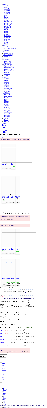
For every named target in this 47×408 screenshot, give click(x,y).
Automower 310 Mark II (7, 12)
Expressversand (4, 398)
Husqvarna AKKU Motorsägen (7, 61)
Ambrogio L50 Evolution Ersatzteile (8, 112)
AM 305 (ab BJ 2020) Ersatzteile (8, 87)
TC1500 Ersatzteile (6, 105)
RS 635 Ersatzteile (6, 97)
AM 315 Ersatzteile (6, 85)
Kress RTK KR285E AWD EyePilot (8, 21)
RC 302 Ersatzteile (6, 102)
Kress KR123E (6, 30)
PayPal (4, 401)
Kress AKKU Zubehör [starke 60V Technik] (9, 70)
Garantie (4, 394)
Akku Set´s (3, 383)
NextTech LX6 (6, 34)
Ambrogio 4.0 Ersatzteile (7, 108)
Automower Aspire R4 (6, 15)
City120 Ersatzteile (6, 106)
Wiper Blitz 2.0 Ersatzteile (7, 116)
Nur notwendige (2, 407)
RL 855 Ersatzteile (6, 103)
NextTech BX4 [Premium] (7, 38)
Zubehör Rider (6, 120)
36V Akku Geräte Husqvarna (6, 59)
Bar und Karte (4, 404)
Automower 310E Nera (7, 11)
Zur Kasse (6, 130)
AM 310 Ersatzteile (6, 86)
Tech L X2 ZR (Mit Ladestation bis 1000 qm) (9, 47)
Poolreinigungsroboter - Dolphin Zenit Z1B (7, 55)
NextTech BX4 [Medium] (7, 39)
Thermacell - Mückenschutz (7, 76)
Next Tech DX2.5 (6, 42)
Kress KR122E (6, 31)
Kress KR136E (6, 29)
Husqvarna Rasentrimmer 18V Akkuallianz (9, 65)
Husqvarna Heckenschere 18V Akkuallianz (9, 67)
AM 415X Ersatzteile (6, 81)
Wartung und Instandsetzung (6, 50)
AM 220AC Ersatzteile (6, 92)
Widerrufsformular (5, 389)
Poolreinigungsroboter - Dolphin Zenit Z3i (7, 56)
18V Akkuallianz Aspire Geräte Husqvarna (7, 64)
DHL (3, 397)
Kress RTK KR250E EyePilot (7, 27)
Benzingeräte (4, 73)
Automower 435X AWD (7, 6)
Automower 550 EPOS (6, 18)
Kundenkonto (6, 132)
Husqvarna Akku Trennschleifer (7, 63)
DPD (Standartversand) (5, 395)
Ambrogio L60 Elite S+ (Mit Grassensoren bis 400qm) (10, 48)
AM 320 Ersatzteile (6, 83)
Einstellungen (5, 407)
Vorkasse (4, 402)
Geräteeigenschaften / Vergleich (5, 222)
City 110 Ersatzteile (6, 107)
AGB (3, 388)
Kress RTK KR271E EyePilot (7, 25)
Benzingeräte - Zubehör (7, 119)
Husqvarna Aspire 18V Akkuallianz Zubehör (9, 68)
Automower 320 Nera (6, 7)
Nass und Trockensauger (5, 75)
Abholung (4, 399)
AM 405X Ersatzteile (6, 82)
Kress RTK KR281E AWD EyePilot (8, 22)
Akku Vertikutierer (3, 377)
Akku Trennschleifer (4, 379)
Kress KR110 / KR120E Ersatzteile (8, 95)
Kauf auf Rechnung (5, 400)
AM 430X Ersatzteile (6, 80)
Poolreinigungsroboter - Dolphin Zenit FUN (8, 54)
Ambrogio (4, 45)
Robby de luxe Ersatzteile (7, 115)
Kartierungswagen (6, 28)
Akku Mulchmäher (3, 374)
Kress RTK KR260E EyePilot (7, 26)
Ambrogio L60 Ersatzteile (7, 111)
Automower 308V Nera (7, 13)
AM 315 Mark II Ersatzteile (7, 84)
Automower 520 (6, 20)
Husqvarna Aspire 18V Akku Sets (8, 69)
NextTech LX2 (6, 43)
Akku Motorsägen (3, 368)
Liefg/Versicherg (5, 392)
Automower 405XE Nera (7, 10)
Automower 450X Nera (7, 5)
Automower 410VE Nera (7, 8)
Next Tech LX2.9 (6, 40)
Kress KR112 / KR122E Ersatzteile (8, 94)
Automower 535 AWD (6, 19)
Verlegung (5, 16)
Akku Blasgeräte (4, 370)
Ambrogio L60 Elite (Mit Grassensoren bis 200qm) (10, 49)
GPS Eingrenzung (6, 17)
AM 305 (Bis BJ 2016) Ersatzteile (8, 88)
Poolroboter (3, 51)
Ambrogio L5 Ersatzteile (7, 114)
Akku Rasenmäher (3, 372)
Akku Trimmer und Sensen (4, 363)
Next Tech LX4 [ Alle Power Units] (8, 35)
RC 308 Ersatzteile (6, 100)
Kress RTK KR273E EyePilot (7, 24)
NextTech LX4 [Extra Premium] (7, 36)
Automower (4, 4)
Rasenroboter (3, 3)
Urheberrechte (4, 393)
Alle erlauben (8, 407)
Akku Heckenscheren (4, 365)
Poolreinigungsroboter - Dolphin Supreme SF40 (8, 53)
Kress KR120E (6, 32)
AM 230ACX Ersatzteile (7, 91)
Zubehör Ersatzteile (4, 77)
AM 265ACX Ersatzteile (7, 90)
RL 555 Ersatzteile (6, 104)
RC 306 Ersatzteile (6, 101)
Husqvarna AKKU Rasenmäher (7, 62)
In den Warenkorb (4, 168)
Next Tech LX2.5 (6, 41)
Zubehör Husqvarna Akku (6, 121)
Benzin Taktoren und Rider (7, 74)
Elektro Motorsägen (6, 72)
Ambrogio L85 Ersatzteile (7, 110)
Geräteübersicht (3, 137)
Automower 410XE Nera (7, 9)
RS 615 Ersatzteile (6, 99)
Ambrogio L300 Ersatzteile (7, 109)
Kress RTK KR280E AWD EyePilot (8, 23)
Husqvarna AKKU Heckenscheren (8, 60)
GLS (3, 396)
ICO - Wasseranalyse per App (6, 57)
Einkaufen (5, 125)
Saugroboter (3, 58)
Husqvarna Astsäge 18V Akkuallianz (8, 66)
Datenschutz (4, 390)
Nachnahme (4, 403)
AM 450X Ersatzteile (6, 78)
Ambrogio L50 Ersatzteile (7, 113)
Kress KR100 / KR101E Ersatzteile (8, 96)
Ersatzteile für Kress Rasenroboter (6, 93)
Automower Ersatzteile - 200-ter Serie (7, 89)
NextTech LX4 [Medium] (7, 37)
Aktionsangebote (3, 122)
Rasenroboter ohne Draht (5, 46)
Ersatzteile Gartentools (5, 118)
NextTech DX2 (6, 44)
